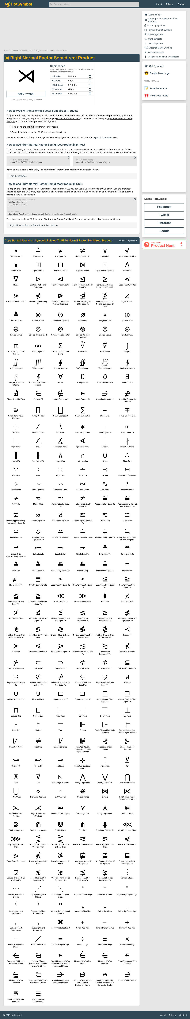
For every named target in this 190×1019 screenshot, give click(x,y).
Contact (181, 4)
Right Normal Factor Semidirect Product (52, 50)
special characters (103, 137)
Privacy (169, 4)
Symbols (15, 50)
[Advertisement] (164, 147)
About (159, 4)
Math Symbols (27, 50)
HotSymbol (16, 1015)
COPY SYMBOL (26, 94)
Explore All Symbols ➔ (128, 240)
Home (6, 50)
